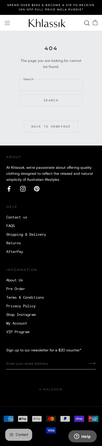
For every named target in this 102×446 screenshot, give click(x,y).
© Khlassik (51, 389)
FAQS (10, 226)
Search (51, 100)
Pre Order (15, 289)
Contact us (16, 217)
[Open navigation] (7, 23)
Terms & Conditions (25, 297)
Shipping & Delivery (26, 234)
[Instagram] (23, 189)
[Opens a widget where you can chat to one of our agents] (82, 436)
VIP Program (17, 332)
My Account (16, 323)
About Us (14, 280)
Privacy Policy (21, 306)
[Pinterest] (36, 189)
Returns (13, 243)
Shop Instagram (21, 314)
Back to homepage (51, 127)
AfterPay (14, 252)
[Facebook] (9, 189)
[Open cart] (95, 23)
